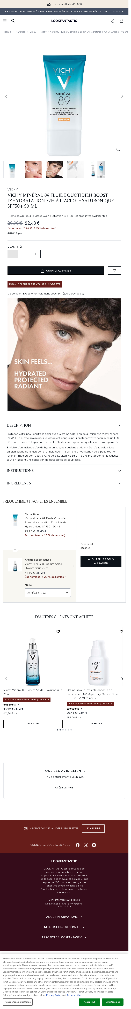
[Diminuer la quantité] (13, 254)
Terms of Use (74, 995)
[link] (113, 20)
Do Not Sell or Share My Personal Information (64, 905)
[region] (64, 981)
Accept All (89, 1002)
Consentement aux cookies (64, 900)
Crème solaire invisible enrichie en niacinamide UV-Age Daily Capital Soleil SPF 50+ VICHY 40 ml (93, 694)
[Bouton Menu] (4, 20)
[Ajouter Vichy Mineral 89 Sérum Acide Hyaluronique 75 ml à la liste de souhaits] (58, 631)
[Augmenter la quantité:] (35, 254)
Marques (20, 31)
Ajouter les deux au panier (101, 561)
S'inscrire (93, 828)
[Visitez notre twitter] (86, 845)
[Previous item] (6, 679)
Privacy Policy (54, 995)
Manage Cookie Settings (18, 1002)
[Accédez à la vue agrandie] (118, 149)
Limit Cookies (113, 1002)
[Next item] (122, 679)
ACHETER (33, 723)
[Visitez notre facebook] (78, 845)
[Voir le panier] (122, 20)
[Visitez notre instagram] (94, 845)
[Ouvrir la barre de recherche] (13, 20)
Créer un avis (64, 787)
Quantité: (15, 246)
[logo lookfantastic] (64, 20)
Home (7, 31)
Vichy (33, 31)
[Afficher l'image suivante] (122, 96)
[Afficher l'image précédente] (6, 96)
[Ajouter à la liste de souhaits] (114, 270)
